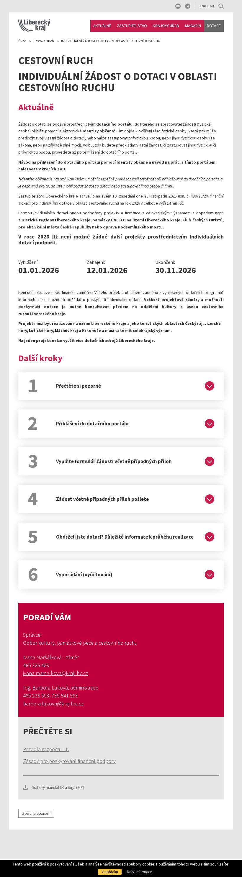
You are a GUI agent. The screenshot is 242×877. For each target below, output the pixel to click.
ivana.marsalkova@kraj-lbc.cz (55, 673)
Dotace (214, 25)
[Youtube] (178, 6)
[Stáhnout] (121, 787)
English (207, 6)
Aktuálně (102, 25)
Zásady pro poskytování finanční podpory (69, 761)
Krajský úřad (166, 25)
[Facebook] (187, 6)
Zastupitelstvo (132, 25)
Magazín (193, 25)
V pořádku (110, 871)
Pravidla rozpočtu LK (46, 749)
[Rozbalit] (209, 386)
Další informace (139, 871)
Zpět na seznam (36, 813)
